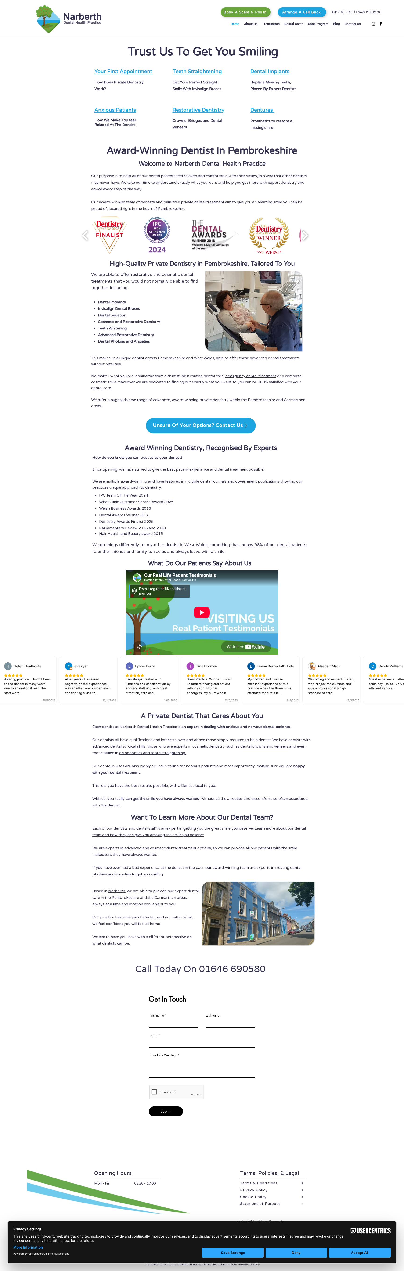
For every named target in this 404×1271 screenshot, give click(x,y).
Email (153, 1035)
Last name (212, 1015)
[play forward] (305, 235)
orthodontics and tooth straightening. (152, 753)
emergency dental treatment (250, 376)
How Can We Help (162, 1055)
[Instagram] (373, 23)
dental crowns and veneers (264, 746)
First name (156, 1015)
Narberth (116, 891)
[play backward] (85, 235)
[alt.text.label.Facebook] (380, 23)
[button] (251, 23)
